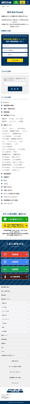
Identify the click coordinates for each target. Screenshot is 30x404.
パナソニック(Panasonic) (8, 149)
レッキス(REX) (5, 170)
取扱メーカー (8, 125)
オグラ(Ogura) (5, 157)
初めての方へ (8, 187)
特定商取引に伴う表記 (11, 200)
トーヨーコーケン (12, 141)
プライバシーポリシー (11, 197)
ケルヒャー (11, 128)
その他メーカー (16, 170)
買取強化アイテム (9, 115)
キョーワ (24, 131)
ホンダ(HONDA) (6, 159)
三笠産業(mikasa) (16, 133)
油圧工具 (4, 121)
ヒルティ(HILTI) (6, 167)
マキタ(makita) (21, 128)
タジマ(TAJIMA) (18, 165)
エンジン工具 (19, 118)
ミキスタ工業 (17, 136)
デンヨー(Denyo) (6, 162)
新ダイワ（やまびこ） (18, 162)
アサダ (20, 141)
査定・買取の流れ (9, 109)
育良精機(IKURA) (6, 154)
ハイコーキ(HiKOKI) (7, 146)
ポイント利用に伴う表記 (11, 194)
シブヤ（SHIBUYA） (7, 144)
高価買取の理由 (9, 105)
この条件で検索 (15, 60)
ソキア (16, 144)
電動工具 (4, 118)
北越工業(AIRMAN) (7, 165)
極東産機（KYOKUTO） (17, 139)
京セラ (15, 152)
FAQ (5, 180)
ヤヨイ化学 (5, 131)
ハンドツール (12, 121)
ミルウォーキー (6, 133)
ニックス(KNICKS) (6, 136)
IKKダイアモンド (16, 157)
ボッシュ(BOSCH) (6, 152)
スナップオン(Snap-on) (18, 167)
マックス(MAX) (21, 149)
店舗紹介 (6, 177)
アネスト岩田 (5, 139)
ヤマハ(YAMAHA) (16, 159)
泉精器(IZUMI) (16, 154)
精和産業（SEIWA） (15, 131)
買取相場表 (7, 174)
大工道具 (20, 121)
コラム (6, 184)
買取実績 (6, 112)
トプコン (4, 128)
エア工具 (11, 118)
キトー (3, 141)
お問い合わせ (8, 190)
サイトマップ (8, 203)
